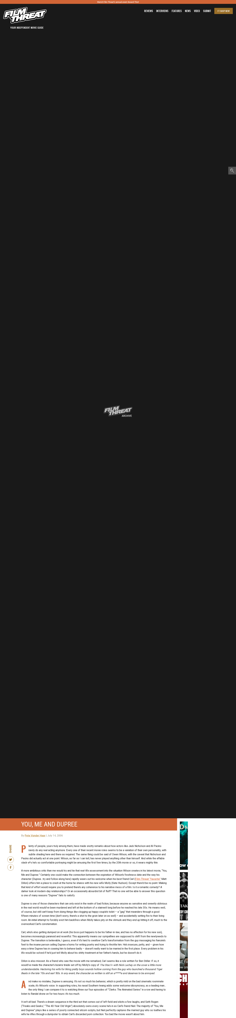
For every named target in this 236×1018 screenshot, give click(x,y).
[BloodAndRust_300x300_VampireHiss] (184, 823)
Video (197, 11)
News (188, 11)
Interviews (162, 11)
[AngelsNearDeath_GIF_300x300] (184, 975)
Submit (207, 11)
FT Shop (224, 11)
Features (177, 11)
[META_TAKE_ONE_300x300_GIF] (184, 873)
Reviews (148, 11)
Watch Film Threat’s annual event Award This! (118, 2)
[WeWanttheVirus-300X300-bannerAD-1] (184, 924)
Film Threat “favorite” (148, 879)
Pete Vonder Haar (35, 836)
